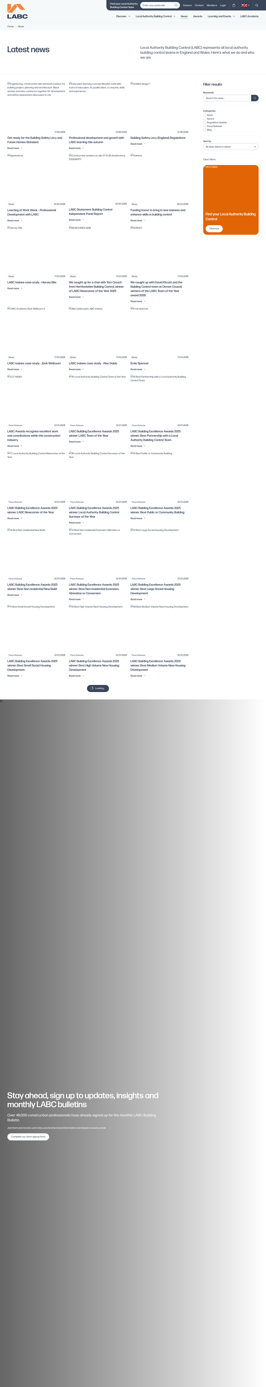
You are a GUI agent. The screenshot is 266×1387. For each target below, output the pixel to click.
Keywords (208, 92)
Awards (197, 16)
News (184, 16)
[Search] (257, 5)
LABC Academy (249, 16)
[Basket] (233, 5)
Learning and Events (219, 16)
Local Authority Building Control (154, 16)
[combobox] (257, 5)
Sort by (207, 141)
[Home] (19, 11)
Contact (199, 5)
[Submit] (176, 5)
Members (212, 5)
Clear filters (209, 159)
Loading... (100, 688)
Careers (187, 5)
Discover (121, 16)
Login (223, 5)
